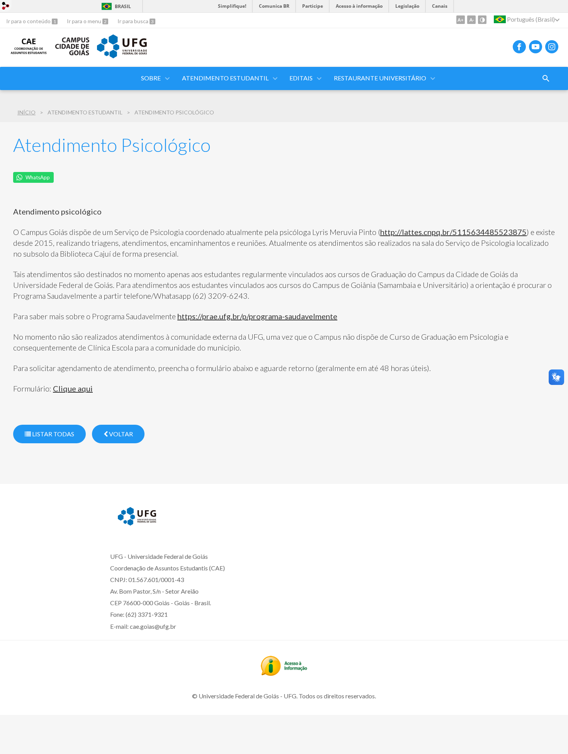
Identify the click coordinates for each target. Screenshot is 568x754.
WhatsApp (38, 177)
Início (26, 112)
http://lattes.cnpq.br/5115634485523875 (453, 232)
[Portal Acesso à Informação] (284, 673)
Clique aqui (73, 388)
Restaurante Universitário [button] (380, 78)
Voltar (120, 433)
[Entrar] (6, 7)
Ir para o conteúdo (29, 21)
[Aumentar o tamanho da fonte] (460, 19)
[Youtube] (535, 46)
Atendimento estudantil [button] (225, 78)
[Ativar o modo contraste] (482, 19)
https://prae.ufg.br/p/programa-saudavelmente (257, 316)
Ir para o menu (84, 21)
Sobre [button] (151, 78)
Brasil (123, 6)
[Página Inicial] (29, 52)
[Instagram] (551, 46)
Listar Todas (52, 433)
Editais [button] (301, 78)
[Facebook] (519, 46)
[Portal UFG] (121, 55)
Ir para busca (133, 21)
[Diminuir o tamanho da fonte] (471, 19)
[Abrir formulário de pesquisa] (546, 78)
